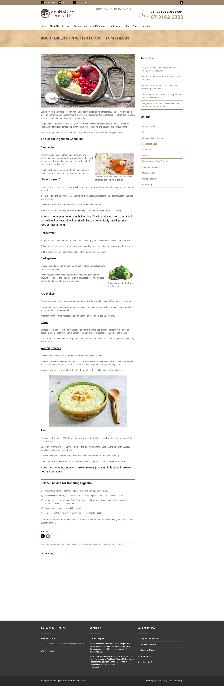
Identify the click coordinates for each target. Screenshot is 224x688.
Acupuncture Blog (72, 544)
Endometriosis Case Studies (155, 161)
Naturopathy (145, 656)
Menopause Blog (150, 179)
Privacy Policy (167, 681)
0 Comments (117, 544)
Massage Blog (148, 173)
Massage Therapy (148, 650)
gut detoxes (103, 519)
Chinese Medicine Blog (90, 544)
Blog (80, 544)
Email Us (65, 3)
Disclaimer (176, 681)
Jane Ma (46, 544)
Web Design (150, 681)
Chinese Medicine (148, 644)
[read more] (94, 667)
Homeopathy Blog (150, 167)
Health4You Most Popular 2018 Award (113, 9)
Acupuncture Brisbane (150, 638)
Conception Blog (149, 144)
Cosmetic (146, 149)
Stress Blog (107, 544)
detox (101, 544)
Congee (91, 461)
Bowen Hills (81, 3)
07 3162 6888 (49, 3)
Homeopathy (146, 662)
